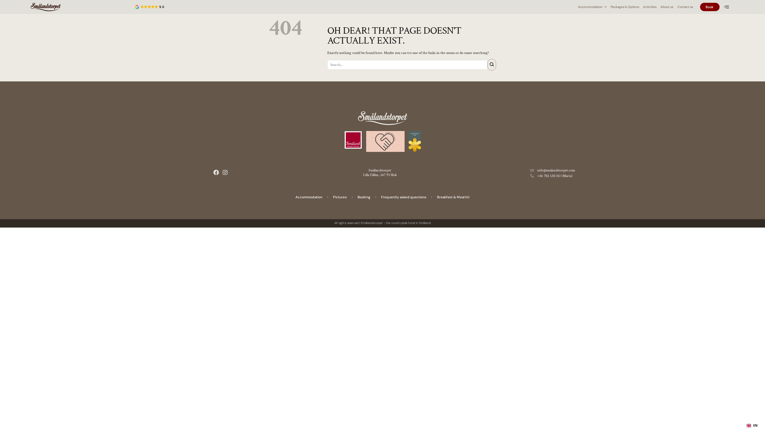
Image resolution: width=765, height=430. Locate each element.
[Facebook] (216, 172)
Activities (649, 7)
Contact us (685, 7)
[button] (150, 7)
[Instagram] (225, 172)
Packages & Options (625, 7)
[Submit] (491, 64)
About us (666, 7)
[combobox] (752, 425)
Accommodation (590, 7)
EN (755, 425)
